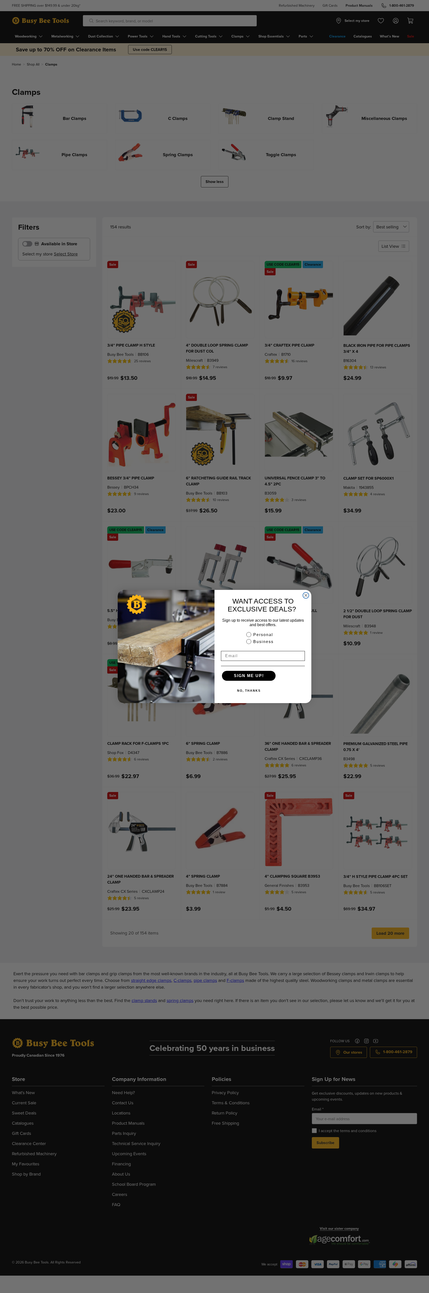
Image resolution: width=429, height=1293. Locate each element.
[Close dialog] (306, 595)
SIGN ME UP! (249, 676)
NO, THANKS (249, 690)
